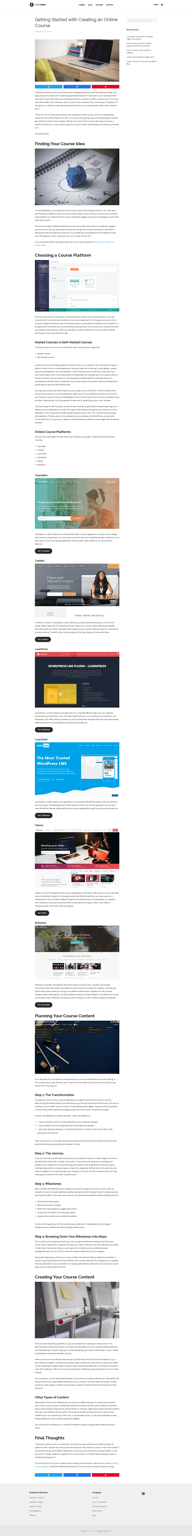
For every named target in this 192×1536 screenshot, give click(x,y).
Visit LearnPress (44, 730)
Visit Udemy (42, 913)
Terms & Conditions (99, 1502)
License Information (99, 1506)
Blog (94, 1515)
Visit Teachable (43, 551)
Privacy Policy (97, 1511)
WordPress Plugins (36, 1502)
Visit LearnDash (44, 815)
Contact (95, 1498)
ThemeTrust (91, 1531)
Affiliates (32, 1515)
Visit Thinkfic (43, 639)
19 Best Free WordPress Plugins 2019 (140, 57)
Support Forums (35, 1506)
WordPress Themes (36, 1498)
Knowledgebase (35, 1511)
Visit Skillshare (44, 1005)
